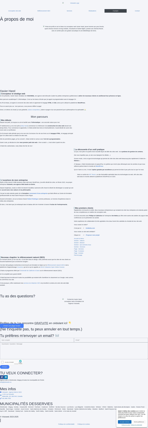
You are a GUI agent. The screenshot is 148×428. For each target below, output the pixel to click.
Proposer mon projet (93, 235)
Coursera (20, 267)
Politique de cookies (126, 425)
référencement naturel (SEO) (56, 265)
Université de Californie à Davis (30, 270)
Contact (137, 11)
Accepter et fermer (124, 422)
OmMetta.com (90, 228)
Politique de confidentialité (136, 425)
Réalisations (92, 11)
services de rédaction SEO (32, 283)
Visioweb (5, 417)
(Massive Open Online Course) (52, 267)
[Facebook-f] (2, 377)
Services (69, 11)
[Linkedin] (6, 377)
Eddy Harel (24, 126)
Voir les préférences (139, 422)
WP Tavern (92, 174)
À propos (115, 11)
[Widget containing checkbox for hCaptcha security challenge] (11, 362)
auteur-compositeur (34, 109)
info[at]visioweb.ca (5, 382)
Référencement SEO (43, 11)
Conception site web (14, 11)
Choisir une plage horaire (11, 326)
